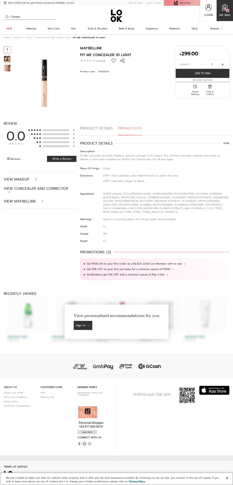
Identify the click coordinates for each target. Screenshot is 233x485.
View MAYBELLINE (20, 201)
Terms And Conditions (15, 397)
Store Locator (154, 3)
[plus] (222, 64)
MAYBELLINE (91, 48)
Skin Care (54, 29)
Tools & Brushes (97, 29)
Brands (215, 29)
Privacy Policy (11, 401)
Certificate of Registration (17, 405)
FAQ (43, 392)
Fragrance (152, 29)
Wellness (174, 29)
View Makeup (17, 179)
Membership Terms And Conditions (90, 394)
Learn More (87, 432)
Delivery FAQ (47, 397)
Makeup (31, 29)
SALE (194, 29)
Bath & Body (126, 29)
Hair (73, 29)
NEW (9, 29)
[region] (116, 478)
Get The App (135, 3)
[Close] (227, 478)
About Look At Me (13, 392)
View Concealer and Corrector (36, 189)
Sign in (81, 325)
